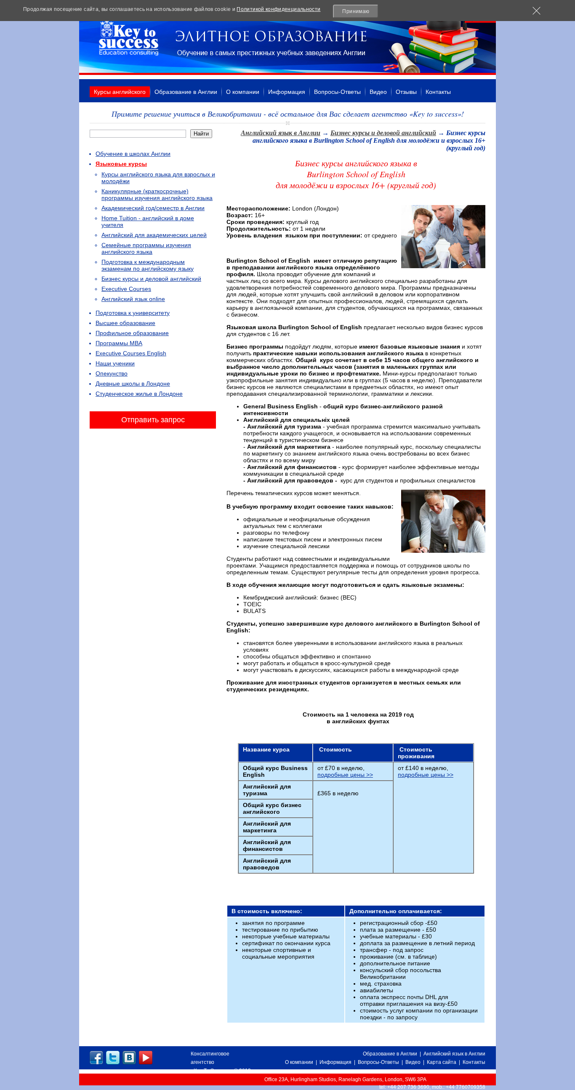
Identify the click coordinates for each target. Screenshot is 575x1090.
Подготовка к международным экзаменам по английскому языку (147, 265)
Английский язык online (133, 299)
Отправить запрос (153, 420)
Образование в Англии (185, 91)
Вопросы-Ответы (337, 91)
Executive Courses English (131, 353)
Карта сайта (441, 1062)
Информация (286, 91)
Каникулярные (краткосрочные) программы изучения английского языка (157, 194)
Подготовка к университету (133, 312)
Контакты (438, 91)
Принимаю (355, 11)
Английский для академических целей (154, 235)
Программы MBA (119, 343)
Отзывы (406, 91)
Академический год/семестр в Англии (153, 208)
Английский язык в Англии (280, 132)
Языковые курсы (121, 163)
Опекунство (112, 373)
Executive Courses (126, 288)
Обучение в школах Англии (133, 153)
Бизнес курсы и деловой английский (151, 278)
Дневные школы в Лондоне (133, 383)
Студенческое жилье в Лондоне (139, 393)
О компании (242, 91)
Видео (378, 91)
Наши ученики (115, 363)
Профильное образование (132, 333)
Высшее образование (125, 323)
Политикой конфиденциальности (278, 9)
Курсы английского (120, 91)
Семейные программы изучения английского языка (146, 248)
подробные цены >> (345, 774)
